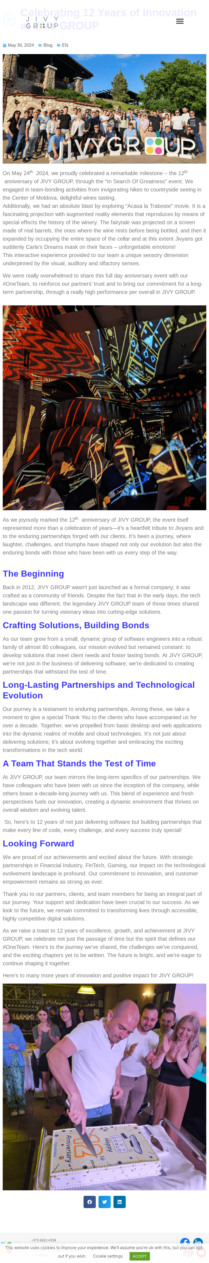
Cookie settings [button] (108, 1256)
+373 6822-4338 (43, 1240)
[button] (180, 21)
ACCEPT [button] (140, 1256)
